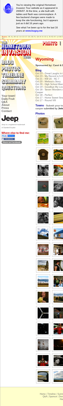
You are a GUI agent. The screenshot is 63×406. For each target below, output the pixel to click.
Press (5, 108)
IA (43, 37)
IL (47, 37)
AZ (17, 37)
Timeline (51, 394)
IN (50, 37)
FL (35, 37)
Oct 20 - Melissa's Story (48, 81)
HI (40, 37)
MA (60, 37)
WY (3, 38)
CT (26, 37)
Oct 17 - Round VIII (45, 100)
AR (15, 37)
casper (39, 108)
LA (58, 37)
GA (38, 37)
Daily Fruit (8, 98)
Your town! (8, 95)
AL (12, 37)
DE (32, 37)
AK (9, 37)
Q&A (5, 101)
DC (29, 37)
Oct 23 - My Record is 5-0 (49, 76)
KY (55, 37)
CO (23, 37)
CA (20, 37)
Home (43, 394)
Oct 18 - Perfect (43, 95)
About (5, 105)
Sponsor (53, 396)
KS (52, 37)
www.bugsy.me (34, 30)
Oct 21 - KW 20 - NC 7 (47, 78)
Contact (7, 111)
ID (45, 37)
